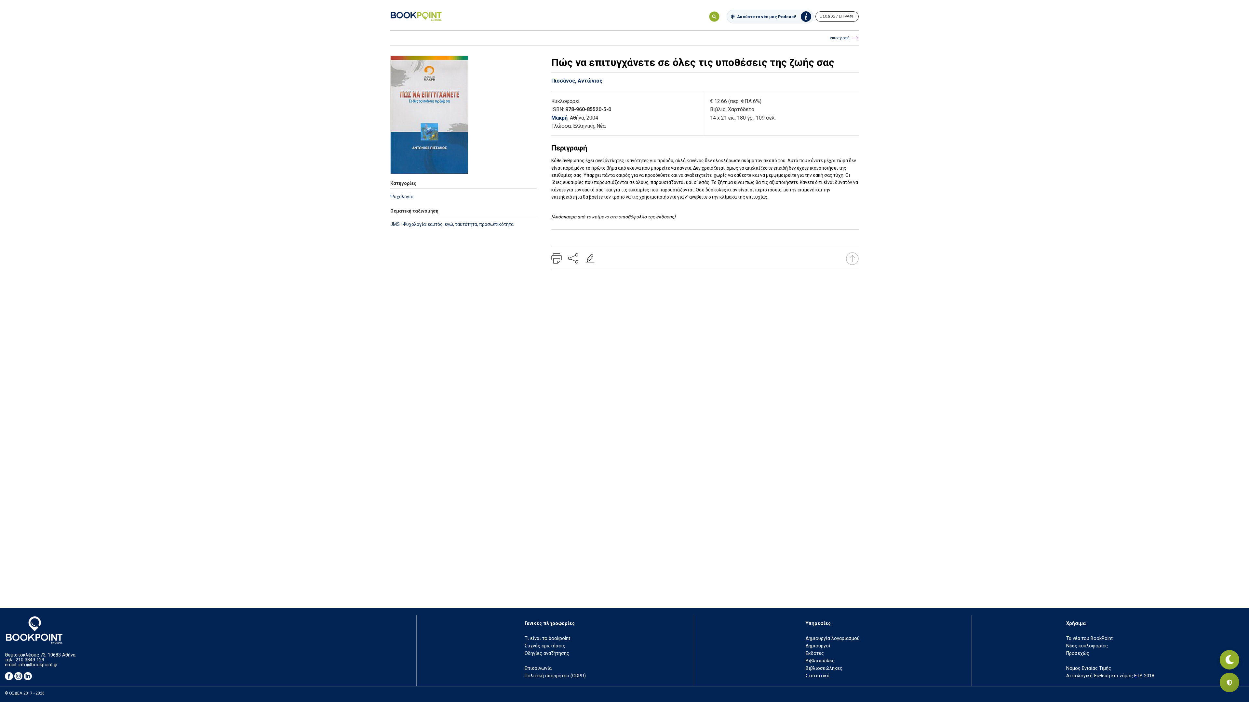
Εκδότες (815, 653)
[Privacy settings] (1229, 682)
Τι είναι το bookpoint (547, 638)
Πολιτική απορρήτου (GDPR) (555, 676)
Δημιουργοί (818, 646)
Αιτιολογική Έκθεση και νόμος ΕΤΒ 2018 (1110, 676)
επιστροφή (840, 38)
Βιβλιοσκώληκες (824, 668)
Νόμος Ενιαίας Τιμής (1088, 668)
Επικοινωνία (538, 668)
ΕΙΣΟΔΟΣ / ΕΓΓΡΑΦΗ (837, 16)
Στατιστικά (817, 676)
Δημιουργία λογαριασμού (833, 638)
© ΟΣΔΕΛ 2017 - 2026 (25, 693)
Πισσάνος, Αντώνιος (576, 81)
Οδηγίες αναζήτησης (547, 653)
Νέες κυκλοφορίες (1087, 646)
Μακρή (559, 118)
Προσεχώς (1077, 653)
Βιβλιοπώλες (820, 661)
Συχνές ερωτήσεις (545, 646)
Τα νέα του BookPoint (1089, 638)
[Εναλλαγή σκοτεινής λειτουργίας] (1229, 660)
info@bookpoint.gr (38, 665)
